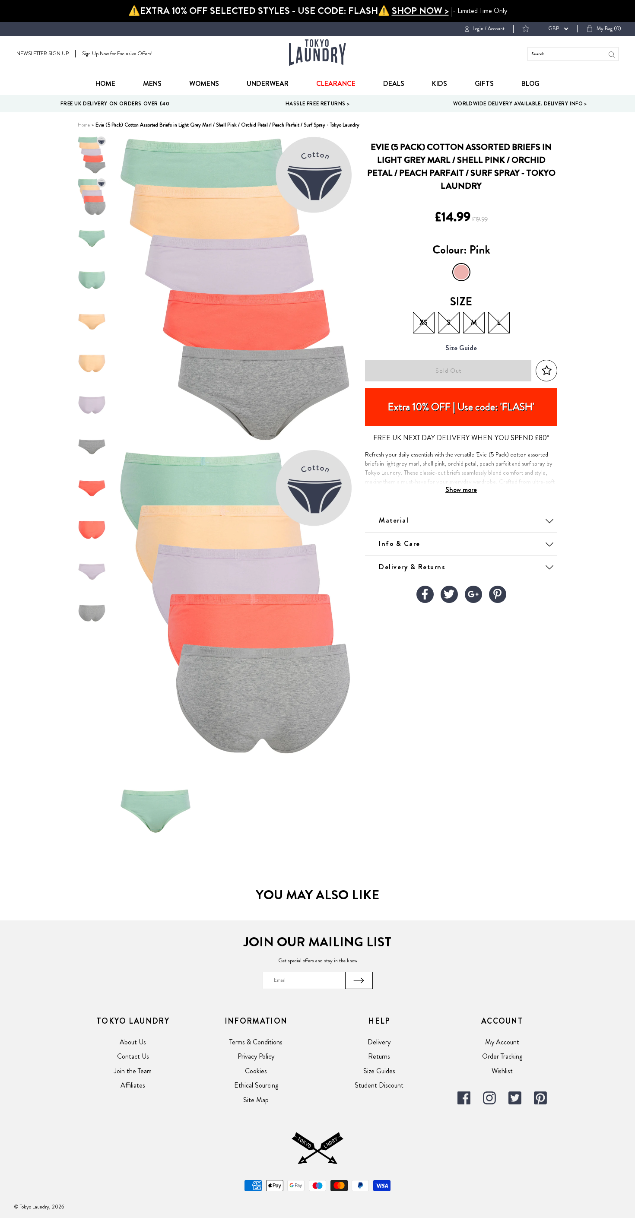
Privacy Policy (256, 1056)
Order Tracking (502, 1056)
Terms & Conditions (256, 1042)
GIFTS (484, 84)
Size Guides (379, 1071)
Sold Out (448, 371)
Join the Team (133, 1071)
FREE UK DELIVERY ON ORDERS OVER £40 (114, 104)
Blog (530, 84)
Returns (379, 1056)
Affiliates (133, 1085)
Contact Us (133, 1056)
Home (105, 84)
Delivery (379, 1042)
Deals (393, 84)
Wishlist (502, 1071)
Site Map (256, 1100)
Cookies (256, 1071)
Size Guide (461, 348)
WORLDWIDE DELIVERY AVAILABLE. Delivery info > (520, 104)
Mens (152, 84)
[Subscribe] (359, 980)
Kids (439, 84)
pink (461, 272)
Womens (204, 84)
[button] (546, 371)
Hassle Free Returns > (318, 104)
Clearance (336, 84)
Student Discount (379, 1085)
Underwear (268, 84)
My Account (502, 1042)
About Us (133, 1042)
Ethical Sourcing (256, 1085)
